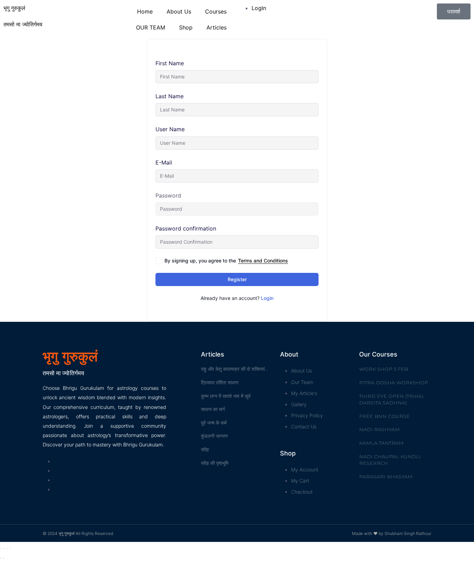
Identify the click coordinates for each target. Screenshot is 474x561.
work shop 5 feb (383, 369)
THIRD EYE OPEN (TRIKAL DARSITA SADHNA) (392, 399)
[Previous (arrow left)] (0, 558)
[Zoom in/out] (10, 548)
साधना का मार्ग (213, 409)
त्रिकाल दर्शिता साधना (219, 382)
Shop (186, 27)
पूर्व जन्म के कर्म (214, 423)
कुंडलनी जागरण (214, 436)
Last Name (169, 96)
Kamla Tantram (381, 443)
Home (145, 11)
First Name (169, 63)
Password (168, 195)
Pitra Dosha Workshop (393, 382)
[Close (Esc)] (0, 548)
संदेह (205, 449)
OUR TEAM (150, 27)
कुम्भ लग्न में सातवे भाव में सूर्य (226, 396)
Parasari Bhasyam (386, 477)
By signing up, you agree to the (226, 260)
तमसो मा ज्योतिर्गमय (22, 24)
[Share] (4, 548)
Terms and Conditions (263, 260)
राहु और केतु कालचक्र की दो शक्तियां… (234, 369)
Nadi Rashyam (379, 429)
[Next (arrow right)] (4, 558)
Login (267, 298)
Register (237, 279)
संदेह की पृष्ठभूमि (214, 463)
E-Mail (163, 162)
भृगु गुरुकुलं (14, 8)
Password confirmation (185, 228)
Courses (216, 11)
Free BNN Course (384, 416)
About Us (179, 11)
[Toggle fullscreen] (7, 548)
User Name (170, 129)
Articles (216, 27)
